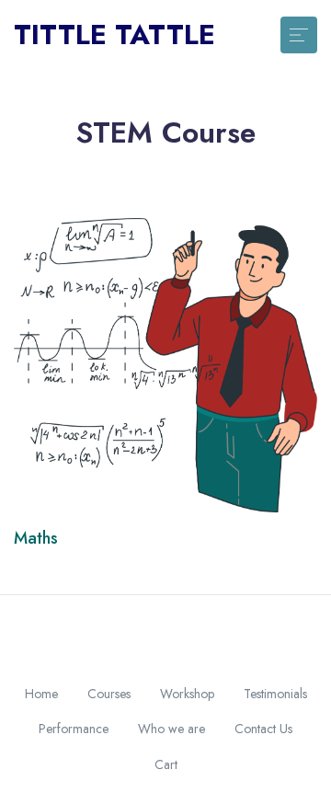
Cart (165, 764)
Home (41, 693)
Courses (109, 693)
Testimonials (275, 693)
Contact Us (263, 728)
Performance (73, 728)
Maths (36, 538)
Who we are (171, 728)
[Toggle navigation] (298, 35)
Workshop (187, 693)
